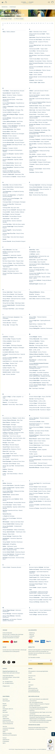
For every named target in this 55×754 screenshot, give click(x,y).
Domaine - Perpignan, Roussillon (12, 339)
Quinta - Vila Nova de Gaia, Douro (38, 51)
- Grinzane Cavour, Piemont (40, 64)
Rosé (4, 707)
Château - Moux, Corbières (38, 339)
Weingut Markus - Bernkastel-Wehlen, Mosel (39, 357)
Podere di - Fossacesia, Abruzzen (12, 567)
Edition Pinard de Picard (8, 722)
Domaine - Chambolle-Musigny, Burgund (14, 306)
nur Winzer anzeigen (18, 18)
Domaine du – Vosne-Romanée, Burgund (12, 358)
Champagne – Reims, (35, 326)
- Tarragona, (34, 294)
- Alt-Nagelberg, (9, 544)
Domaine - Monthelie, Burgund (13, 187)
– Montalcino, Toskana (36, 53)
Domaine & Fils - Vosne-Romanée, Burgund (39, 484)
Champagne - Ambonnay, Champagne (40, 185)
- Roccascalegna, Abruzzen (12, 216)
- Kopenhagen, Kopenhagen (36, 388)
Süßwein (4, 710)
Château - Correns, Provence (37, 352)
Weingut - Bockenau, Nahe (13, 524)
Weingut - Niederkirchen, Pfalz (12, 536)
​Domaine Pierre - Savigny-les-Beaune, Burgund (40, 281)
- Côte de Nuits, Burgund (40, 569)
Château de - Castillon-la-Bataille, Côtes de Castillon (39, 117)
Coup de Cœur (6, 715)
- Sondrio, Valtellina (35, 74)
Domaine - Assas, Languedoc (39, 141)
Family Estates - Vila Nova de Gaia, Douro (13, 558)
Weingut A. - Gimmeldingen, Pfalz (39, 130)
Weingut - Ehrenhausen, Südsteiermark (40, 489)
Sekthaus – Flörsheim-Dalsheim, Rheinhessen (39, 418)
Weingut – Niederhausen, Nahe (14, 532)
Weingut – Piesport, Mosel (12, 292)
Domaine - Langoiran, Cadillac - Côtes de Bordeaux (39, 95)
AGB (29, 686)
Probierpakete (6, 741)
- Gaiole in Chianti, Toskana (39, 438)
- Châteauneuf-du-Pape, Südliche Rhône (40, 148)
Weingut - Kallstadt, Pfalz (39, 382)
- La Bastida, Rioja (35, 433)
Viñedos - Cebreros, (10, 322)
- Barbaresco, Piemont (12, 449)
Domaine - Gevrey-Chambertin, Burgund (13, 227)
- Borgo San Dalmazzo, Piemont (39, 37)
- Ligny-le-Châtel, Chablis (38, 259)
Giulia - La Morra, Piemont (10, 400)
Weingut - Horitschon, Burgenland (13, 613)
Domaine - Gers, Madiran (12, 129)
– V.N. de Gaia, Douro (10, 402)
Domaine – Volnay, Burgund (39, 595)
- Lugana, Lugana (36, 343)
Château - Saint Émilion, (13, 121)
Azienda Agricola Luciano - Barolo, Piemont (13, 499)
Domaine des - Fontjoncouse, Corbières (12, 205)
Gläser (4, 731)
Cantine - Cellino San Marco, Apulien (14, 224)
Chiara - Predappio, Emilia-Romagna (39, 162)
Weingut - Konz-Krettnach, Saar (39, 380)
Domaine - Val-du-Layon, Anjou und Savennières (13, 118)
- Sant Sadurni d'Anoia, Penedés (39, 110)
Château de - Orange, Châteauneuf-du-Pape (14, 107)
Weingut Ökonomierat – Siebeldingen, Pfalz (40, 428)
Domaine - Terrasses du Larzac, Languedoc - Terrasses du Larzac (14, 555)
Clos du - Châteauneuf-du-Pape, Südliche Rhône (39, 151)
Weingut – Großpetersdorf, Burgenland (12, 527)
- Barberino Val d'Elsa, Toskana (39, 298)
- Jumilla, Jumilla (34, 349)
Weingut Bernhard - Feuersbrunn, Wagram (39, 409)
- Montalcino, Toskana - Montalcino (12, 95)
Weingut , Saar (38, 378)
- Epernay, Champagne (11, 214)
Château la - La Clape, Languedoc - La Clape (13, 397)
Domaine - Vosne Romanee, (39, 445)
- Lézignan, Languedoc (10, 269)
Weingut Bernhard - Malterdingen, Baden (13, 303)
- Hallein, (34, 249)
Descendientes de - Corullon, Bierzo (14, 418)
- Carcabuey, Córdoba (36, 72)
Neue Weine (5, 699)
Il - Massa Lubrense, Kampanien (39, 164)
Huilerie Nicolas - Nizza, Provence (38, 58)
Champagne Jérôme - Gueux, (11, 463)
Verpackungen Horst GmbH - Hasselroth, (11, 252)
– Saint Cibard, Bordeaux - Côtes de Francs (13, 474)
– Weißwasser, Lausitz (10, 546)
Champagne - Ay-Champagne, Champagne (14, 202)
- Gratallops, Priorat (11, 422)
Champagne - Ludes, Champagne (13, 308)
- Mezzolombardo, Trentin (11, 271)
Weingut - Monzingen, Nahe (40, 187)
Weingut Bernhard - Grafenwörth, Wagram (39, 407)
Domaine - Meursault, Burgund (13, 140)
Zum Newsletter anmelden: (34, 657)
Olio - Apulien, (34, 251)
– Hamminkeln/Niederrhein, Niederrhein (39, 572)
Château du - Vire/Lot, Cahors (37, 107)
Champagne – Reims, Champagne (38, 584)
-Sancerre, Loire (37, 283)
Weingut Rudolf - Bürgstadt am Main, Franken (12, 274)
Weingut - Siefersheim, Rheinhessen (12, 611)
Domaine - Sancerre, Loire (12, 163)
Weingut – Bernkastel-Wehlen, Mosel (13, 466)
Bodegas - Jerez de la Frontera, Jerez (14, 438)
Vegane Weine (6, 718)
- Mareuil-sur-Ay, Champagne (13, 133)
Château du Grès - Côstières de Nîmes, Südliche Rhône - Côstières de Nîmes (39, 375)
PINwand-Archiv (32, 675)
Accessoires (5, 729)
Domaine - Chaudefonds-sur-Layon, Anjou (13, 103)
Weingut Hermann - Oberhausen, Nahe (14, 210)
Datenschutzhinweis (32, 688)
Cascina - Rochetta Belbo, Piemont (14, 502)
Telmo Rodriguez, (33, 451)
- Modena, (35, 447)
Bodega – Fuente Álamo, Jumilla (38, 114)
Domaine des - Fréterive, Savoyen (40, 70)
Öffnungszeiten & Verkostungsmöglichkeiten (38, 671)
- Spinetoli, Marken (11, 494)
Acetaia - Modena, (35, 336)
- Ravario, (11, 352)
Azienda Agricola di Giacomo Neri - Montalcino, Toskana (40, 103)
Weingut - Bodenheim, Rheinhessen (40, 328)
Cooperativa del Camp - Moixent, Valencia (13, 511)
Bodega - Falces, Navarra (37, 296)
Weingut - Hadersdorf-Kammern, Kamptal (14, 298)
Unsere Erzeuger (13, 6)
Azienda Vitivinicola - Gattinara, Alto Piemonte (39, 67)
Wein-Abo (5, 726)
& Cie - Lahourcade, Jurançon (13, 361)
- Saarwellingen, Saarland (37, 128)
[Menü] (53, 740)
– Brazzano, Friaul (10, 363)
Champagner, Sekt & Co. (8, 708)
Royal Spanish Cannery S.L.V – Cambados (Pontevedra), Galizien (39, 424)
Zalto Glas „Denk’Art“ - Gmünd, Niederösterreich (40, 610)
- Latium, (8, 349)
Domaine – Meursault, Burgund (13, 258)
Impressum (30, 684)
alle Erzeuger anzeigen (6, 18)
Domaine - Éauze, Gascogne (38, 486)
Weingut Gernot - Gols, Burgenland (13, 294)
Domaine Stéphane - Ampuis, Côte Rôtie (40, 396)
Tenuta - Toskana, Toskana (12, 504)
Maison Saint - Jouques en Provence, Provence (38, 42)
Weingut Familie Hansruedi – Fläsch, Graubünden (39, 34)
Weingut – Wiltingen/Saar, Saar (39, 575)
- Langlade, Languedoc (38, 449)
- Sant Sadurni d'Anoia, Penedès (39, 430)
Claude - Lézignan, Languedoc (38, 587)
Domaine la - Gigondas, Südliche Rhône (13, 160)
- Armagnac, (8, 336)
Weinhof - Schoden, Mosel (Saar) (13, 296)
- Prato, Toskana (8, 189)
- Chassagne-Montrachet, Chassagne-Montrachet (38, 367)
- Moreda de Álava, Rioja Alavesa (38, 195)
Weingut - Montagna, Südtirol (12, 440)
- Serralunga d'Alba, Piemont (38, 345)
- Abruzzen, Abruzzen (39, 467)
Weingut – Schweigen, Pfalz (10, 325)
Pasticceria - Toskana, (36, 341)
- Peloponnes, (8, 469)
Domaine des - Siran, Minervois (39, 39)
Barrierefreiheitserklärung (34, 691)
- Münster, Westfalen (9, 374)
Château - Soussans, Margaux (13, 115)
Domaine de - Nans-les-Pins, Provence (40, 508)
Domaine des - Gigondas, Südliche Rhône (13, 154)
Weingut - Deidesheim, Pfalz (38, 602)
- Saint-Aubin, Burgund (37, 160)
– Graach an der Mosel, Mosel (13, 521)
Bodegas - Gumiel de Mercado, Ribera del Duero (40, 77)
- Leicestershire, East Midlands (12, 123)
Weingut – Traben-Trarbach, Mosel (40, 597)
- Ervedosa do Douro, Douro (13, 461)
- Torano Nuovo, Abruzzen (12, 436)
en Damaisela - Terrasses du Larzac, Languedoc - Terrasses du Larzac (13, 433)
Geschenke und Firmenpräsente (10, 735)
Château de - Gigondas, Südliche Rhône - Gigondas (13, 488)
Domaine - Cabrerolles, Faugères (14, 485)
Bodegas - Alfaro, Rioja (12, 420)
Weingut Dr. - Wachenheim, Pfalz (13, 174)
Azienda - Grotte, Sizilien (37, 370)
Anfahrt (30, 673)
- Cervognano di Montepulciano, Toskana (12, 151)
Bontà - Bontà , (10, 370)
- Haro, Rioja (10, 365)
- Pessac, (38, 354)
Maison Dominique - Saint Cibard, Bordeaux (39, 494)
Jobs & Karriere (31, 679)
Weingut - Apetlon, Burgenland (37, 579)
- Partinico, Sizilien (36, 172)
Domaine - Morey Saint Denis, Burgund (13, 237)
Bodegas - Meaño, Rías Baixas (38, 612)
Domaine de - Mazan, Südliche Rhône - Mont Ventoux (14, 266)
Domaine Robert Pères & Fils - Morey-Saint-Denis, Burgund (40, 274)
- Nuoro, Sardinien (36, 80)
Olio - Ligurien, (33, 454)
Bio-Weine (5, 716)
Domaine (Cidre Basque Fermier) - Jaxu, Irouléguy (14, 145)
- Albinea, (36, 292)
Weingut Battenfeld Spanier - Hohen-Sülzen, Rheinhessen (13, 100)
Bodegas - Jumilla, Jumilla (37, 401)
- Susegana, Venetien (10, 148)
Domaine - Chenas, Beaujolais (38, 497)
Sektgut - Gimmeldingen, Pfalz (37, 133)
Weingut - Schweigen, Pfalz (13, 110)
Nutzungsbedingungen (33, 690)
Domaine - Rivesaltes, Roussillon (12, 157)
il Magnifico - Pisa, (9, 367)
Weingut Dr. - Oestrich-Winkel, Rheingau (39, 169)
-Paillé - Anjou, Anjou (9, 451)
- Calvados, (8, 300)
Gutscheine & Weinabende (8, 728)
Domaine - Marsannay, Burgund (14, 552)
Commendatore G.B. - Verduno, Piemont (14, 176)
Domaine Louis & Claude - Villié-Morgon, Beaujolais (12, 199)
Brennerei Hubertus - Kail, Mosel (39, 567)
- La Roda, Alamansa (36, 192)
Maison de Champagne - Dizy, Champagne (13, 317)
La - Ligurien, (34, 254)
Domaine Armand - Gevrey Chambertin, (40, 465)
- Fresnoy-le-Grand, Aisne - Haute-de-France (14, 355)
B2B (29, 682)
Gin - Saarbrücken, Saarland (12, 255)
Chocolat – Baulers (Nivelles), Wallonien (13, 212)
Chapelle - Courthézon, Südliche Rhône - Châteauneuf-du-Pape (13, 549)
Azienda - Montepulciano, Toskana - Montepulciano (13, 456)
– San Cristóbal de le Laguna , (39, 499)
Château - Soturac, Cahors (11, 341)
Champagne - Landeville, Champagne (40, 139)
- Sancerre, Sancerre (11, 447)
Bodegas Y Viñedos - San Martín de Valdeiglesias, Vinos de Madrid (14, 126)
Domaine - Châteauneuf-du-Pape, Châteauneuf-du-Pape (13, 492)
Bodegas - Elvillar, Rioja (9, 131)
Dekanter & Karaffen (7, 733)
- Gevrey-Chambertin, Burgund (39, 125)
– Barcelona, (8, 471)
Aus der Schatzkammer (8, 723)
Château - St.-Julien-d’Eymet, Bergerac (40, 502)
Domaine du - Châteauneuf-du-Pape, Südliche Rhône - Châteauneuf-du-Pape (13, 429)
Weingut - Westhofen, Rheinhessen (13, 542)
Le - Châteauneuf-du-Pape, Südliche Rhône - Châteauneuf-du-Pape (38, 592)
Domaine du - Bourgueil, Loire (11, 112)
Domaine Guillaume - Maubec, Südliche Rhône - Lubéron (39, 277)
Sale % (4, 743)
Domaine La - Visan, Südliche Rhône (13, 263)
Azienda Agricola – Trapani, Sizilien (38, 48)
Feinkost (4, 738)
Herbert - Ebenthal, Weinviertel (38, 614)
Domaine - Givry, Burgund (10, 320)
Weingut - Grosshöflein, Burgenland (39, 372)
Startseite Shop (5, 6)
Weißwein (5, 705)
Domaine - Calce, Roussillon (37, 262)
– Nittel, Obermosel (11, 218)
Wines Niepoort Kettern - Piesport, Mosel (13, 261)
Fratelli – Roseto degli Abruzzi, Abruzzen (13, 90)
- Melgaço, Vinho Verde (39, 347)
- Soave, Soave (8, 442)
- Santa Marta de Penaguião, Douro (39, 56)
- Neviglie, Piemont (11, 93)
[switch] (50, 748)
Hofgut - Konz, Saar (10, 249)
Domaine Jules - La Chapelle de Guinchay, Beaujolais (13, 195)
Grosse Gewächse (7, 720)
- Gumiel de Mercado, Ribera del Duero (39, 99)
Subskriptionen (6, 739)
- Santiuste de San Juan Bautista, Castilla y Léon (39, 257)
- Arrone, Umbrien (9, 97)
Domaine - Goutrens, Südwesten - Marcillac (12, 221)
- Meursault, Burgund (11, 444)
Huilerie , (7, 343)
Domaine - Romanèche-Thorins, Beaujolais (40, 460)
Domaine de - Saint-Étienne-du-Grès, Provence (40, 505)
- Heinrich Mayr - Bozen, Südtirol (13, 404)
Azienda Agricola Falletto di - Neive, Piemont (39, 264)
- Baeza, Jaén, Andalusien (39, 105)
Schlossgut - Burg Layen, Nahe (11, 207)
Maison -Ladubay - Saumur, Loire (12, 165)
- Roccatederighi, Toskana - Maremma (40, 61)
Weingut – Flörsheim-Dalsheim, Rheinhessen (38, 317)
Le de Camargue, (8, 516)
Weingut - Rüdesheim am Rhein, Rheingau (13, 168)
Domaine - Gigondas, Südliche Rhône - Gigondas (14, 507)
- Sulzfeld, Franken (11, 372)
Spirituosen (5, 712)
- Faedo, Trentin (10, 453)
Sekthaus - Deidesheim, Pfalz (37, 324)
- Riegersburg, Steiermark (36, 267)
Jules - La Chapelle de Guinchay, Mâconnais (13, 192)
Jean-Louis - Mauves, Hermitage (38, 122)
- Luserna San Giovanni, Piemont (38, 90)
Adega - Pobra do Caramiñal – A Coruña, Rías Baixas (40, 190)
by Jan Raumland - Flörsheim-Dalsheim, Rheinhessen (12, 620)
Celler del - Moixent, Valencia (37, 112)
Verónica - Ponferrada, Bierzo (37, 403)
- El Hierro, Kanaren (10, 136)
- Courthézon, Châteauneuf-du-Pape (40, 144)
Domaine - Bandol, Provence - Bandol (39, 491)
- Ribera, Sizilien (8, 534)
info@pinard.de (6, 686)
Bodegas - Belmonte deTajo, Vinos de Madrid (40, 136)
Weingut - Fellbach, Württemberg (13, 529)
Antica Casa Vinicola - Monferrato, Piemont (12, 519)
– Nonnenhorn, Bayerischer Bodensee (12, 539)
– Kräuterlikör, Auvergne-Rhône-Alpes (40, 120)
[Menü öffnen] (3, 2)
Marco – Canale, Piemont (10, 459)
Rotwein (4, 703)
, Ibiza (7, 497)
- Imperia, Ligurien (34, 93)
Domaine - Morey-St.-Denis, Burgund (13, 234)
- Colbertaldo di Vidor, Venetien (38, 31)
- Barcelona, (7, 483)
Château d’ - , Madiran (37, 82)
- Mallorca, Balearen (9, 31)
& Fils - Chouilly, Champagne (39, 577)
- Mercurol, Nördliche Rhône (12, 185)
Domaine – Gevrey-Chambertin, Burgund (12, 230)
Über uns (30, 677)
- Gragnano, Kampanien (12, 426)
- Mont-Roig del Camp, (36, 398)
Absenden (40, 663)
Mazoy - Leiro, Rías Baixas (37, 405)
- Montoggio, (9, 424)
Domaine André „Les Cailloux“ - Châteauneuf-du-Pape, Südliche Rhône (11, 171)
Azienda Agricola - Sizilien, (37, 421)
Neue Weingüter (6, 700)
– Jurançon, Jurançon (37, 154)
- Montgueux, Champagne (13, 347)
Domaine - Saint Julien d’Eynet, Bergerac (40, 46)
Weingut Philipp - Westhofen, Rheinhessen (12, 616)
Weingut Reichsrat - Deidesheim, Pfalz (40, 599)
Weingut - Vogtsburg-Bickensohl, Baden (39, 321)
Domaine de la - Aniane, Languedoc (39, 270)
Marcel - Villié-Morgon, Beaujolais (12, 345)
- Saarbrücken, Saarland (11, 138)
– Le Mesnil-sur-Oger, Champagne (37, 360)
